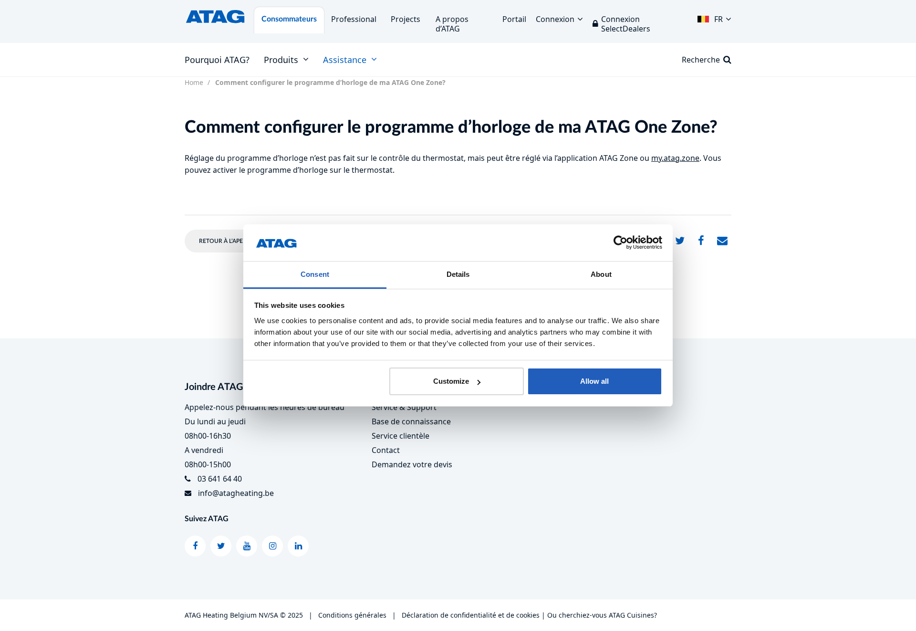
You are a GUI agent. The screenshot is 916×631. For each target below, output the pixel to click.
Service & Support (404, 407)
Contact (386, 450)
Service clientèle (400, 436)
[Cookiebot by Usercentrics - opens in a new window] (620, 243)
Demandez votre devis (412, 464)
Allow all (594, 381)
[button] (714, 16)
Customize (451, 381)
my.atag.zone (675, 158)
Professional (353, 19)
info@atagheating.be (236, 493)
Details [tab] (458, 274)
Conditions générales (352, 615)
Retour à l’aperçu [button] (227, 241)
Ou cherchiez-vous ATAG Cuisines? (602, 615)
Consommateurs (289, 19)
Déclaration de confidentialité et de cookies (471, 615)
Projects (405, 19)
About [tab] (601, 274)
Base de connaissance (411, 421)
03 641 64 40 (220, 478)
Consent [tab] (315, 274)
